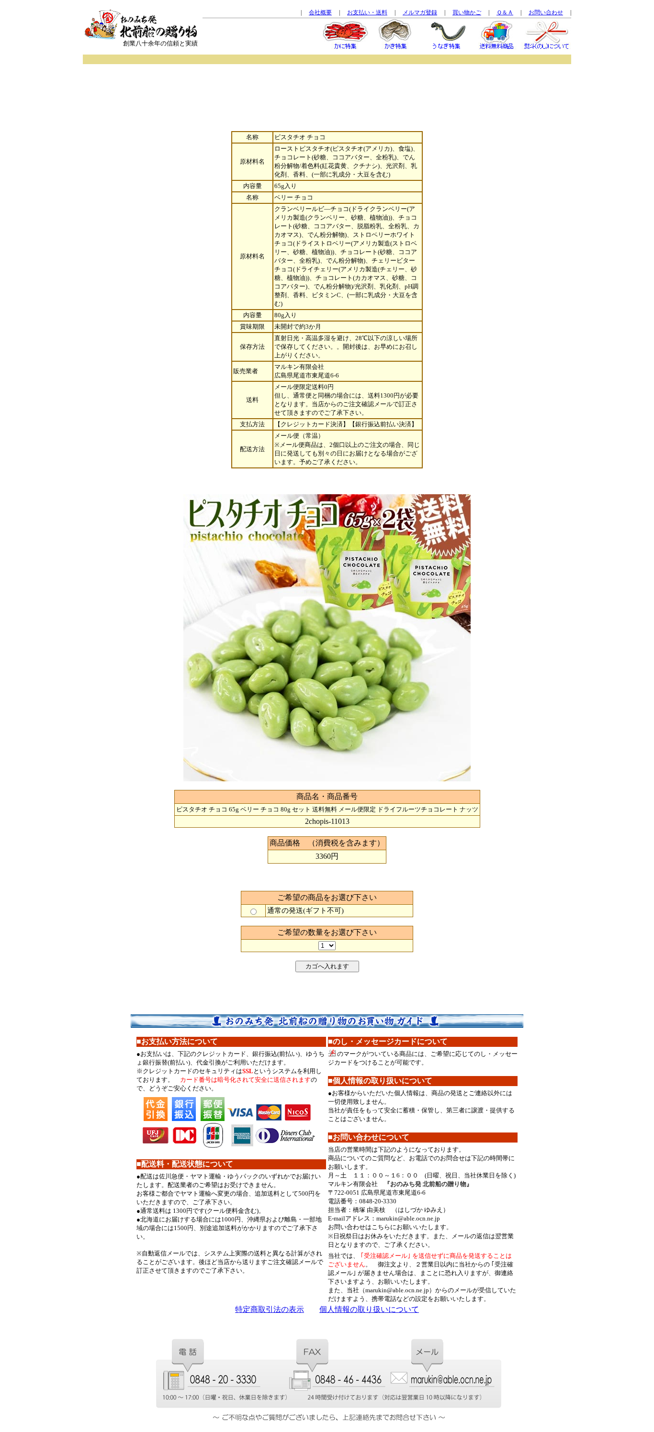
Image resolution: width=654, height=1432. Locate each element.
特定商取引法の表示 (269, 1309)
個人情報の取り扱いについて (369, 1309)
